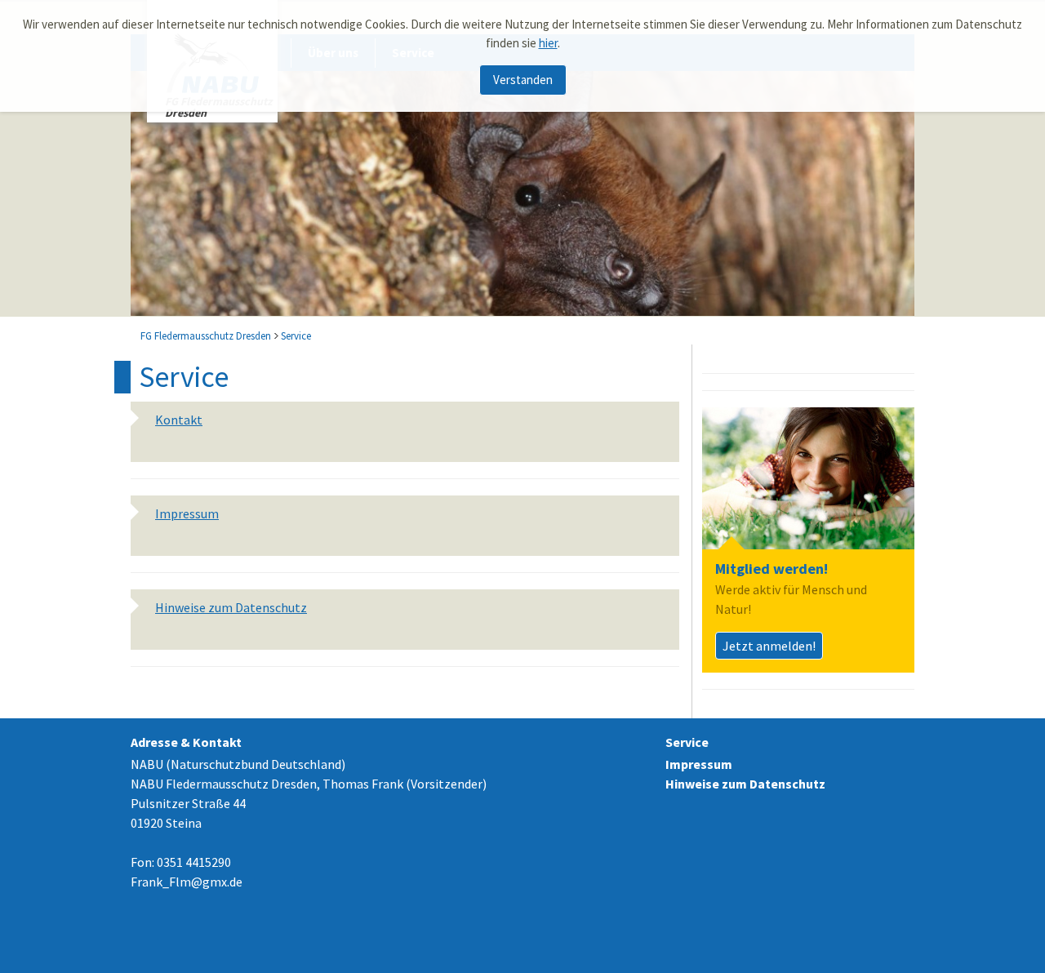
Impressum (698, 764)
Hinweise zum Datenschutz (745, 783)
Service (296, 336)
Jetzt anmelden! (769, 646)
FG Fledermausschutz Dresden (205, 336)
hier (548, 43)
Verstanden (523, 79)
